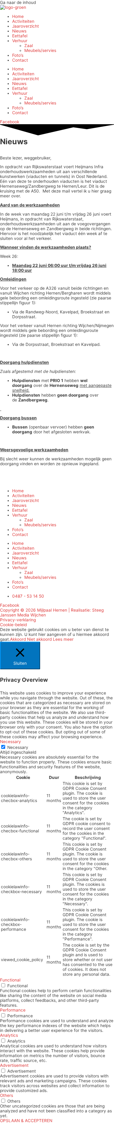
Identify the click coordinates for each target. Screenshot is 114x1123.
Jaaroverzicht (25, 26)
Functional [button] (10, 980)
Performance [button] (13, 1010)
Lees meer (63, 639)
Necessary (17, 747)
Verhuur (19, 40)
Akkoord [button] (18, 639)
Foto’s (17, 55)
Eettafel (19, 35)
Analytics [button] (9, 1035)
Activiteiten (23, 21)
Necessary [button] (10, 741)
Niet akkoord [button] (39, 639)
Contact (20, 60)
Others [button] (6, 1095)
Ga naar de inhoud (18, 2)
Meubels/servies (40, 50)
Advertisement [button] (14, 1065)
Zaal (28, 45)
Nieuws (19, 31)
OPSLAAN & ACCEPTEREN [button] (26, 1120)
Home (18, 16)
